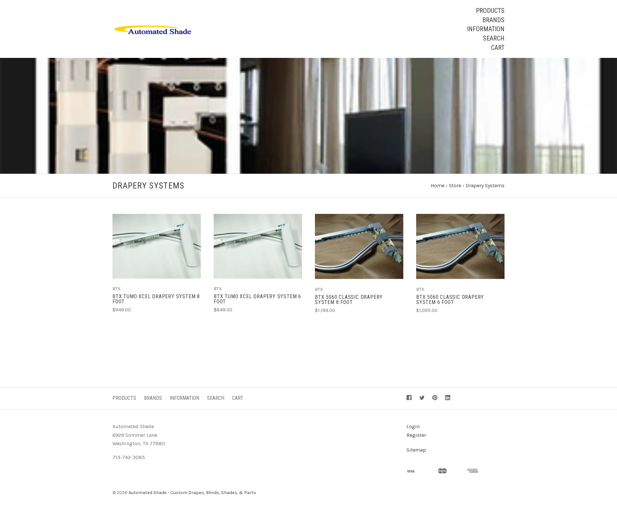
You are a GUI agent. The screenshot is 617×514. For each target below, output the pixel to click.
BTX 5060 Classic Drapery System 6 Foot (450, 299)
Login (413, 426)
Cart (498, 47)
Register (416, 435)
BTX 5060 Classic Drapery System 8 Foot (349, 299)
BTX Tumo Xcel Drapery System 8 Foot (156, 299)
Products (490, 10)
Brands (493, 20)
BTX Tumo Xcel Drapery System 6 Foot (257, 299)
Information (486, 29)
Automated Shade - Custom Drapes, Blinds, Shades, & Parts (192, 492)
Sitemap (416, 450)
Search (494, 38)
